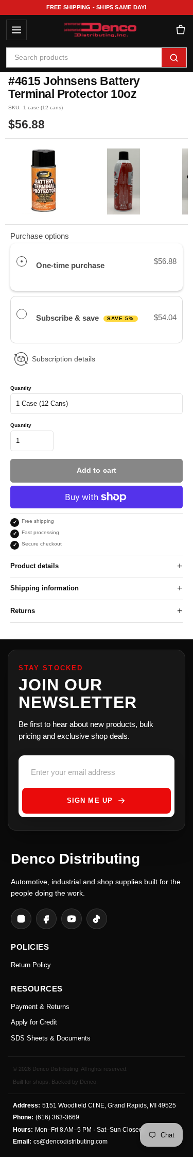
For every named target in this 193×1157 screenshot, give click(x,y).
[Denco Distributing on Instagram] (21, 918)
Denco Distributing (75, 859)
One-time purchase (70, 265)
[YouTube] (71, 918)
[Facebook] (46, 918)
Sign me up (89, 800)
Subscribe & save (85, 317)
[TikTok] (96, 918)
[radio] (21, 261)
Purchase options (39, 236)
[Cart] (180, 30)
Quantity (20, 388)
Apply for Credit (34, 1022)
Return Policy (31, 965)
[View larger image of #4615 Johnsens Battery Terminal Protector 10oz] (44, 181)
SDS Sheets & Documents (51, 1038)
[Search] (174, 57)
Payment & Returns (40, 1007)
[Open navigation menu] (16, 30)
